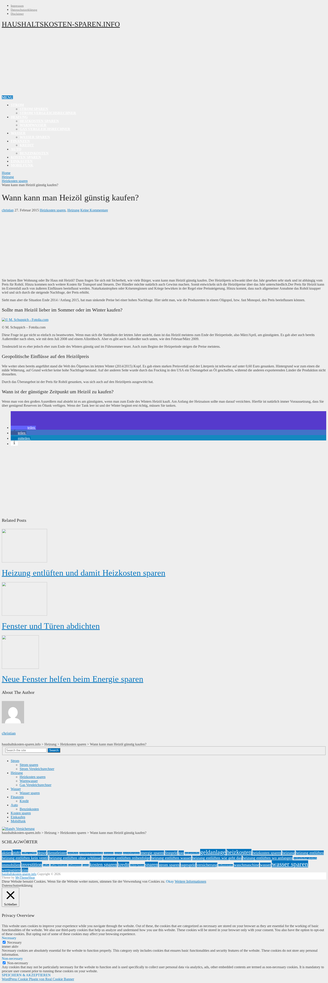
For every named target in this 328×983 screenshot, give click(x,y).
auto (16, 852)
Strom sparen (34, 109)
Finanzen (20, 141)
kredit (123, 864)
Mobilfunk (22, 165)
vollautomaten (225, 865)
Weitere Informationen (190, 881)
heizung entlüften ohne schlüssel (75, 858)
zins (25, 870)
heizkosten (238, 852)
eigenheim (73, 853)
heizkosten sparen (266, 852)
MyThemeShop (25, 877)
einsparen (109, 853)
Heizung (19, 117)
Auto (16, 149)
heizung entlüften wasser (171, 858)
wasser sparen (290, 863)
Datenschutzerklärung (24, 9)
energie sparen (152, 852)
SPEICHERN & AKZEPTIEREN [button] (26, 975)
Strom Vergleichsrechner (48, 113)
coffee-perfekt (29, 853)
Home (6, 173)
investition (31, 864)
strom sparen (169, 865)
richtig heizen (137, 865)
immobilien (11, 865)
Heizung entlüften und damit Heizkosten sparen (83, 572)
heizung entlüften (310, 852)
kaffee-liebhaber (58, 865)
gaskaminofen (192, 853)
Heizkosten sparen (39, 121)
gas (181, 852)
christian (8, 210)
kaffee (46, 865)
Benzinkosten (34, 153)
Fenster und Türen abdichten (51, 626)
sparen (151, 864)
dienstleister (57, 852)
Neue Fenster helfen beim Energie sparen (72, 679)
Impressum (17, 5)
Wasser (18, 133)
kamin (85, 865)
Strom (17, 105)
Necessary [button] (9, 938)
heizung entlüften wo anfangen (268, 858)
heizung (288, 852)
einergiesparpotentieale (91, 853)
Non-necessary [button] (12, 958)
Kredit (27, 145)
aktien (7, 852)
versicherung (207, 865)
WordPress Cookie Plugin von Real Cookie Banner (38, 979)
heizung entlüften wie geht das (217, 858)
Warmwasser (33, 125)
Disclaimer (17, 13)
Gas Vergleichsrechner (45, 129)
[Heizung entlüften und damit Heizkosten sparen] (164, 546)
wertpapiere (11, 870)
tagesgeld (188, 865)
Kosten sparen (26, 157)
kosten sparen (103, 864)
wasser (265, 865)
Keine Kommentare (94, 210)
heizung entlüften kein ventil (25, 858)
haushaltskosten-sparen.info (61, 24)
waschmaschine (246, 865)
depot (41, 852)
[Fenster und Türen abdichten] (164, 599)
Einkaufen (22, 161)
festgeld (171, 852)
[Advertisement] (164, 64)
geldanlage (213, 852)
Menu (7, 97)
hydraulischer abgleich (305, 858)
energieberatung (131, 853)
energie (118, 853)
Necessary (14, 942)
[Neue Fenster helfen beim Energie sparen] (164, 652)
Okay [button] (170, 881)
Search (53, 750)
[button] (23, 427)
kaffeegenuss (74, 865)
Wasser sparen (35, 137)
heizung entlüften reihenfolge (126, 858)
